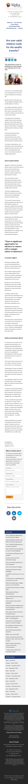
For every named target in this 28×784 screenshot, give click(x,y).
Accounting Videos (14, 26)
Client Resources (11, 28)
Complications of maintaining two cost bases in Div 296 (15, 579)
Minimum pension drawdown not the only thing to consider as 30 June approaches (14, 607)
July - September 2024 (12, 678)
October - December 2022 (13, 696)
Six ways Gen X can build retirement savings (12, 559)
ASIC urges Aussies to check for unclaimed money (14, 613)
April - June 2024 (10, 681)
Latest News (14, 24)
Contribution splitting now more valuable (14, 554)
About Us (10, 22)
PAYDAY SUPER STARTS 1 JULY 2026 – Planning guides (14, 617)
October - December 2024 (13, 676)
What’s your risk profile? (12, 634)
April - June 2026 (10, 660)
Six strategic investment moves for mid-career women (14, 626)
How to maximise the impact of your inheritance (14, 563)
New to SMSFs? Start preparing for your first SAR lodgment (14, 549)
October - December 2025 (13, 665)
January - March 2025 (12, 673)
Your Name (8, 468)
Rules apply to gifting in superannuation (12, 593)
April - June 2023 (10, 691)
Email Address (9, 473)
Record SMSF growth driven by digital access (14, 597)
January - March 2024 (12, 683)
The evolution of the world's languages (13, 602)
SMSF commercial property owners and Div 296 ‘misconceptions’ (13, 645)
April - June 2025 (10, 670)
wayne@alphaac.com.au (15, 16)
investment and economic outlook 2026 (15, 588)
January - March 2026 (12, 663)
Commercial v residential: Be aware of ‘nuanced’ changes (13, 621)
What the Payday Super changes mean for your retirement (14, 584)
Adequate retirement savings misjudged (13, 570)
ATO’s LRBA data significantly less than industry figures (14, 536)
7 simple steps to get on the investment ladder (13, 650)
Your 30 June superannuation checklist (13, 631)
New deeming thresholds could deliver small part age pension (14, 541)
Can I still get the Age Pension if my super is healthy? (14, 545)
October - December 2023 (13, 686)
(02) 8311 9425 (15, 14)
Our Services (18, 22)
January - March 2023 (12, 694)
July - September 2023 (12, 689)
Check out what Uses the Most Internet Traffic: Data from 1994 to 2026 (15, 638)
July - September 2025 (12, 668)
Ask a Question (10, 484)
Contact (20, 28)
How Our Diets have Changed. (14, 567)
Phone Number (9, 479)
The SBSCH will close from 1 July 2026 (15, 575)
